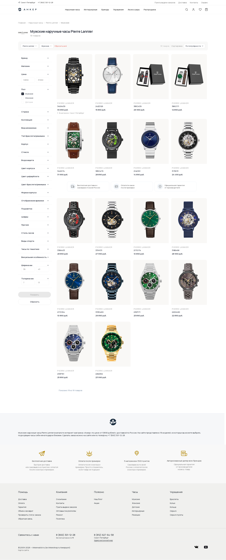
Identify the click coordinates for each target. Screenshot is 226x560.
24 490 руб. (177, 174)
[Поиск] (187, 9)
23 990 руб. (100, 377)
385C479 (99, 171)
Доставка (182, 2)
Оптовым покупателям (66, 511)
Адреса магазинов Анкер (103, 540)
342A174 (61, 171)
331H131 (98, 250)
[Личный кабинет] (193, 9)
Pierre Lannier (30, 46)
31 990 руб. (62, 174)
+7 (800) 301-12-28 (45, 2)
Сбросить (34, 302)
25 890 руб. (139, 315)
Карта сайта (23, 550)
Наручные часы (72, 9)
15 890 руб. (100, 109)
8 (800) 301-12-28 (65, 534)
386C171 (175, 106)
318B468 (175, 250)
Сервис (204, 2)
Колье (172, 503)
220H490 (176, 312)
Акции (96, 503)
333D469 (99, 312)
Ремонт (59, 515)
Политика (60, 519)
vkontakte (196, 546)
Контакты (194, 2)
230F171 (137, 312)
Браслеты (174, 499)
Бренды (105, 9)
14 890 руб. (139, 174)
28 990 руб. (177, 253)
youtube (206, 546)
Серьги (173, 511)
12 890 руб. (177, 109)
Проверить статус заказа (29, 515)
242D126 (99, 106)
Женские (136, 503)
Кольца (173, 507)
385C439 (138, 106)
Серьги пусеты (176, 515)
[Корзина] (206, 9)
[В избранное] (90, 57)
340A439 (61, 106)
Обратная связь (25, 519)
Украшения (118, 9)
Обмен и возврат (25, 511)
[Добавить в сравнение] (90, 63)
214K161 (137, 171)
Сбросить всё (61, 46)
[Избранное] (200, 9)
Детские (136, 507)
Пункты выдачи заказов (165, 2)
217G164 (61, 312)
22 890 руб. (177, 315)
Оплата (21, 503)
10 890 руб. (139, 253)
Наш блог (98, 499)
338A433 (61, 250)
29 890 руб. (100, 315)
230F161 (60, 374)
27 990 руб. (100, 253)
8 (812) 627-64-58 (104, 534)
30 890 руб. (62, 109)
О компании (61, 499)
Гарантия (22, 507)
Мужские (47, 46)
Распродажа (150, 9)
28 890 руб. (100, 174)
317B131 (175, 171)
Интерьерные (90, 9)
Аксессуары (134, 9)
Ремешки (136, 515)
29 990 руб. (139, 109)
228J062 (99, 374)
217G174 (137, 250)
